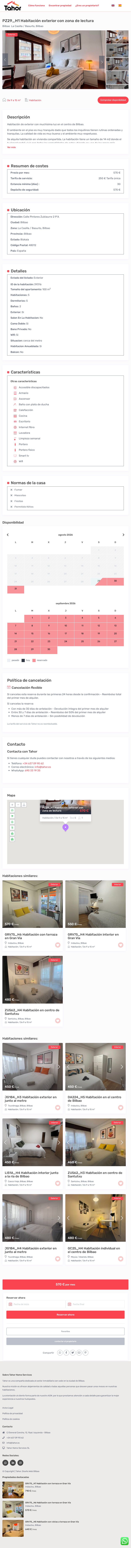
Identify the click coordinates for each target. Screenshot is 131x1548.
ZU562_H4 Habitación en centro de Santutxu (32, 1011)
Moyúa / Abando (79, 1257)
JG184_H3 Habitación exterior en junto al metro (31, 1098)
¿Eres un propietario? (87, 5)
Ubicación (20, 210)
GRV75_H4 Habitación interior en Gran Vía (93, 936)
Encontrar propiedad (60, 5)
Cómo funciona (36, 5)
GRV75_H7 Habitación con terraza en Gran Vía (48, 1483)
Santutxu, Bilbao (16, 1019)
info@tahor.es (43, 766)
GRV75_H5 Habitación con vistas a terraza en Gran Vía (52, 1522)
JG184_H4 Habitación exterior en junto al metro (31, 1250)
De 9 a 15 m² (14, 100)
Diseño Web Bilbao (30, 1471)
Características (25, 372)
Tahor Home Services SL (18, 1448)
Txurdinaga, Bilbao (17, 1105)
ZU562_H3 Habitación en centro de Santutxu (95, 1174)
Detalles (19, 271)
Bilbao (6, 26)
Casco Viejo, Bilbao (17, 1181)
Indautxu (12, 943)
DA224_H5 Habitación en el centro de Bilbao (94, 1098)
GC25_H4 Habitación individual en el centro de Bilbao (94, 1250)
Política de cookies (11, 1419)
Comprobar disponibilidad (113, 100)
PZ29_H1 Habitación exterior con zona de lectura (62, 809)
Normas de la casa (28, 483)
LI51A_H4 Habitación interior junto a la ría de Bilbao (31, 1174)
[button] (65, 828)
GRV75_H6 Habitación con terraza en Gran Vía (31, 936)
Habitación (35, 100)
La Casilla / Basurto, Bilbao (27, 26)
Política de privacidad (12, 1413)
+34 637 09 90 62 (33, 763)
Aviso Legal (7, 1408)
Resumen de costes (29, 166)
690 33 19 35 (32, 770)
